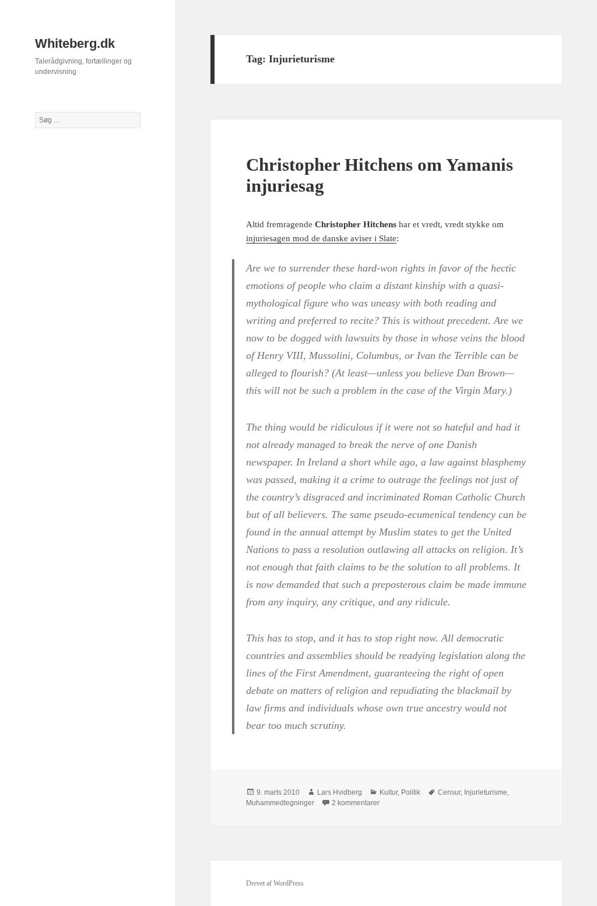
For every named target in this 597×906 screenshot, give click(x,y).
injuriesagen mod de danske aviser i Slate (321, 238)
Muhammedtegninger (280, 803)
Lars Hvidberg (339, 792)
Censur (449, 792)
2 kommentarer (356, 803)
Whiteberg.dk (75, 43)
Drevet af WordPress (275, 883)
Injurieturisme (485, 792)
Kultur (389, 792)
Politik (410, 792)
